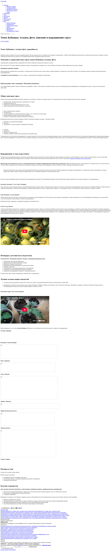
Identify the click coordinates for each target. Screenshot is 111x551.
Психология (7, 16)
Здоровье (6, 5)
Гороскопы (6, 20)
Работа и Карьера (11, 23)
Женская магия (10, 28)
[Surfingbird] (21, 508)
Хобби (8, 27)
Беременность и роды (12, 9)
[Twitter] (13, 508)
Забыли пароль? (5, 549)
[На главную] (3, 1)
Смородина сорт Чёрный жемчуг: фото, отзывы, (57, 515)
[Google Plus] (19, 508)
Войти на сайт (33, 546)
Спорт (8, 12)
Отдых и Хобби (5, 41)
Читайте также (4, 509)
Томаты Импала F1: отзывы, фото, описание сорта (47, 511)
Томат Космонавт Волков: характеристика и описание (52, 512)
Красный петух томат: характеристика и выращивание (54, 514)
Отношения (7, 13)
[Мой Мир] (16, 508)
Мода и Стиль (7, 18)
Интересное (10, 29)
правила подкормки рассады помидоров (80, 158)
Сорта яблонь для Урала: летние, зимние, (55, 516)
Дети (5, 14)
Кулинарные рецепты (12, 25)
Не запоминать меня (7, 548)
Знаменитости (10, 24)
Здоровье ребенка (11, 8)
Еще (5, 21)
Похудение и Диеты (12, 10)
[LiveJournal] (18, 508)
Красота (6, 17)
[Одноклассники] (15, 508)
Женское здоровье (11, 6)
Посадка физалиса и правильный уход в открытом (54, 518)
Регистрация (12, 549)
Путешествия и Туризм (13, 31)
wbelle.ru (20, 545)
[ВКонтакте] (12, 508)
